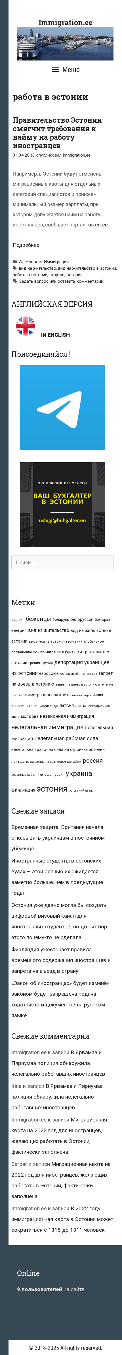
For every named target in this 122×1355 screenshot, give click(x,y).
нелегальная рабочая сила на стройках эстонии (58, 749)
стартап (56, 274)
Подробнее (26, 245)
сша (48, 774)
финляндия (23, 790)
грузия (47, 663)
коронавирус (49, 706)
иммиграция (81, 695)
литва (80, 705)
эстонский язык (81, 790)
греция (34, 663)
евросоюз (49, 673)
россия (93, 760)
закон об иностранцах (81, 674)
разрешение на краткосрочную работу (53, 762)
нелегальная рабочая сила (66, 738)
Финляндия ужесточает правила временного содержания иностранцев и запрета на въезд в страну (61, 960)
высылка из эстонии (47, 641)
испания (18, 706)
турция (58, 774)
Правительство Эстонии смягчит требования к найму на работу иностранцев (57, 132)
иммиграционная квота (48, 694)
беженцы (38, 618)
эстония (74, 274)
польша (18, 761)
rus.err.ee (97, 225)
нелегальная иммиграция (47, 727)
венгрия (19, 630)
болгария (102, 620)
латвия (66, 705)
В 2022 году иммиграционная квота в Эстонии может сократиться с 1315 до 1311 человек (62, 1219)
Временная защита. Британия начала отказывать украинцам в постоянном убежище (58, 838)
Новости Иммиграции (47, 261)
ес (62, 674)
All (21, 261)
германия (74, 641)
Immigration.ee (65, 22)
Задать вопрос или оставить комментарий (61, 281)
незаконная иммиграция (67, 716)
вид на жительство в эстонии (87, 268)
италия (32, 706)
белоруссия (81, 619)
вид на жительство (37, 268)
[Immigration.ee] (65, 43)
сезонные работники (27, 775)
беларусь (60, 619)
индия (98, 695)
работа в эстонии (30, 274)
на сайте (50, 1289)
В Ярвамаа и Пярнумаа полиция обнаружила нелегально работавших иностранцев (58, 1063)
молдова (30, 716)
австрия (17, 620)
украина (79, 773)
